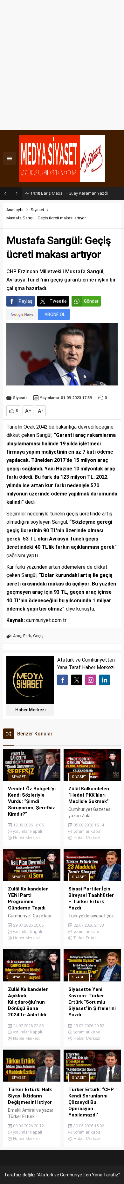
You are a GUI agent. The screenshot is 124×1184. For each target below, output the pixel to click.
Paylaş (25, 301)
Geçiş (38, 635)
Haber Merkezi (30, 709)
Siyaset (37, 209)
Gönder (91, 301)
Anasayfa (15, 209)
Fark (27, 635)
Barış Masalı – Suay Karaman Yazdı (69, 193)
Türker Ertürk (85, 937)
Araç (17, 635)
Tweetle (58, 301)
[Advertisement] (62, 65)
